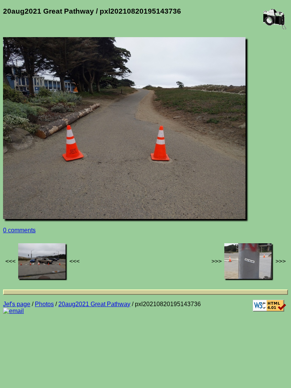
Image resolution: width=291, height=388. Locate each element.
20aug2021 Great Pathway (94, 304)
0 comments (19, 230)
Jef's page (16, 304)
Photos (44, 304)
